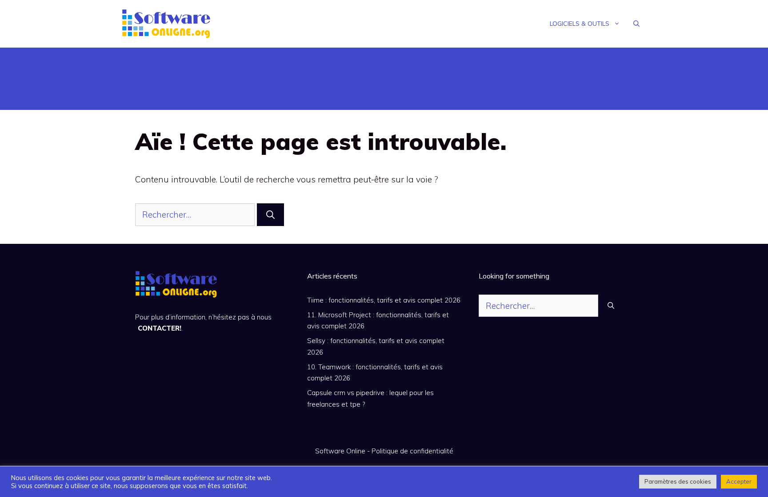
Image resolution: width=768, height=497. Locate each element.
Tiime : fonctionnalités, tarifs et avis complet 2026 (383, 300)
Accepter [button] (739, 481)
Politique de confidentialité (412, 451)
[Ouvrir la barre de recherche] (636, 23)
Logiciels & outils (579, 24)
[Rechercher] (270, 214)
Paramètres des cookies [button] (677, 481)
